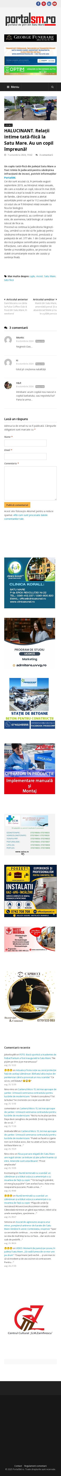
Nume (8, 436)
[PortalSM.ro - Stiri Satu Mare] (30, 24)
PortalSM (9, 177)
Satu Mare (50, 276)
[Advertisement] (32, 535)
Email (8, 450)
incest (39, 276)
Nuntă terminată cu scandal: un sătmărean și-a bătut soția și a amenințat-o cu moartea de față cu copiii (27, 1176)
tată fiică (9, 280)
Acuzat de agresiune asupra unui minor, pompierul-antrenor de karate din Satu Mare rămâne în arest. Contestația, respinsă (27, 1225)
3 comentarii (46, 154)
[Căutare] (52, 87)
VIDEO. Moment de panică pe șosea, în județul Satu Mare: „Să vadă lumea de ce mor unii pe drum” (29, 1252)
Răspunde (40, 341)
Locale (8, 125)
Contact (18, 1465)
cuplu (32, 276)
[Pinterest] (44, 4)
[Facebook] (38, 4)
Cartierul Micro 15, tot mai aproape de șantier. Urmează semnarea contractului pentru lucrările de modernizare (30, 1093)
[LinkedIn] (49, 4)
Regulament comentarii (35, 1465)
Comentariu (11, 463)
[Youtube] (54, 4)
